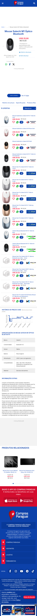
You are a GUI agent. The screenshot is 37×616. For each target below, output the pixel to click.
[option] (10, 44)
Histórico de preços (26, 52)
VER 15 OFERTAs (14, 95)
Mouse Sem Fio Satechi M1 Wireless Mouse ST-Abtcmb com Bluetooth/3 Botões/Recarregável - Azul (24, 296)
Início (2, 27)
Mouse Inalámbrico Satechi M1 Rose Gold (23, 128)
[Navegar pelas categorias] (2, 3)
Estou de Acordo (29, 597)
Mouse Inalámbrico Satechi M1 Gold (22, 141)
